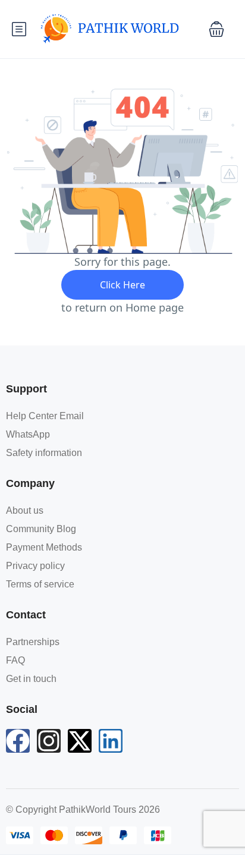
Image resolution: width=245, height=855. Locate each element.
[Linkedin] (110, 741)
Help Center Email (45, 416)
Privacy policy (35, 566)
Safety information (44, 453)
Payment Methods (44, 547)
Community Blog (41, 529)
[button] (216, 29)
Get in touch (31, 679)
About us (24, 510)
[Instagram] (49, 741)
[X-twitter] (80, 741)
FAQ (15, 660)
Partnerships (32, 642)
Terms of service (40, 584)
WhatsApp (28, 434)
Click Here (122, 284)
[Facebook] (18, 741)
